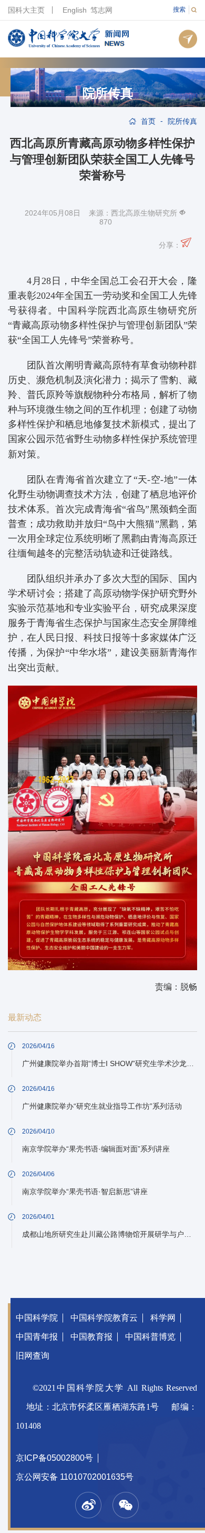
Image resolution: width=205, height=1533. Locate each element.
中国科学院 (37, 1317)
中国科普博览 (150, 1336)
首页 (148, 121)
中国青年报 (37, 1336)
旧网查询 (32, 1355)
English (75, 10)
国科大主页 (26, 10)
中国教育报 (91, 1336)
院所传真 (108, 93)
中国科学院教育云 (104, 1317)
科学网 (163, 1317)
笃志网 (101, 10)
